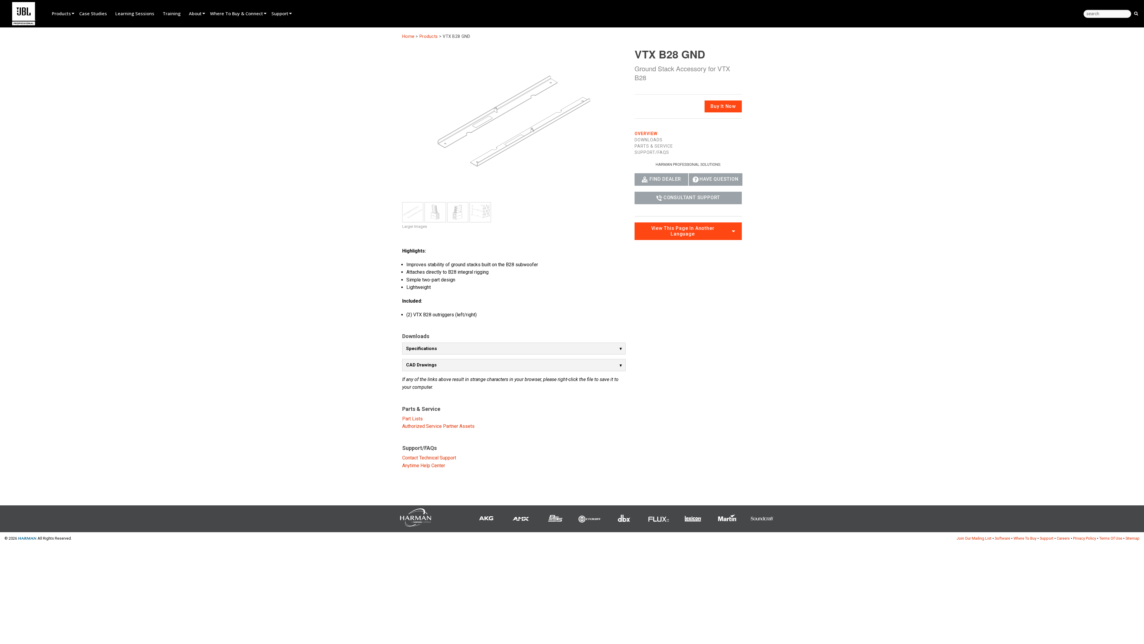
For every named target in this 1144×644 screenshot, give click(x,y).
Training (172, 13)
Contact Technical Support (429, 458)
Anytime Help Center (423, 465)
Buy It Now (723, 106)
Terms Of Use (1110, 538)
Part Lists (412, 419)
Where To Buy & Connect (236, 13)
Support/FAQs (652, 152)
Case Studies (93, 13)
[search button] (1136, 13)
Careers (1063, 538)
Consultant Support (691, 197)
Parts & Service (654, 146)
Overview (646, 133)
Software (1002, 538)
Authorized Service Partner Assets (438, 426)
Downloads (649, 139)
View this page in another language (682, 231)
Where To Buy (1025, 538)
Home (408, 36)
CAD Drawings (421, 365)
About (195, 13)
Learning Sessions (134, 13)
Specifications (421, 348)
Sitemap (1133, 538)
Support (279, 13)
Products (61, 13)
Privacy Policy (1084, 538)
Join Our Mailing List (974, 538)
